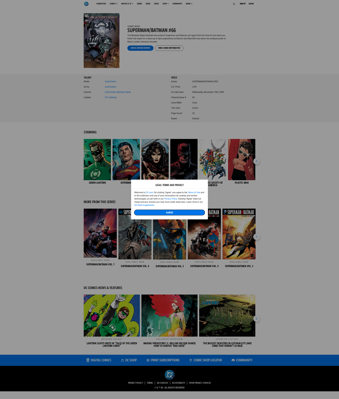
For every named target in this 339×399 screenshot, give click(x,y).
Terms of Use (194, 192)
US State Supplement (144, 205)
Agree (169, 212)
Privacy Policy (170, 199)
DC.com (149, 192)
